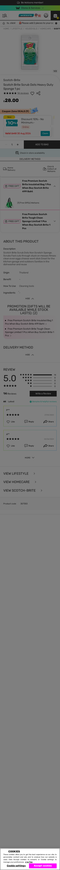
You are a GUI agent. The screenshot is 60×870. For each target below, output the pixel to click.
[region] (30, 859)
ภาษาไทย (28, 862)
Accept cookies (43, 865)
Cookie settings (16, 865)
